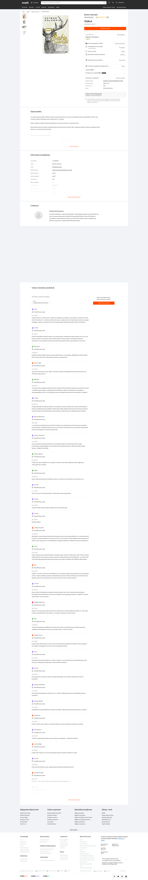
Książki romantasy (52, 815)
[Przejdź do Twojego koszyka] (113, 2)
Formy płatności (83, 847)
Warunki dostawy (84, 843)
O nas (21, 839)
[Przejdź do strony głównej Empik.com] (25, 2)
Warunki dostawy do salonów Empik (88, 845)
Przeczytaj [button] (122, 60)
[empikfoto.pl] (23, 876)
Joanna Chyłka (24, 817)
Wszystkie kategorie (44, 839)
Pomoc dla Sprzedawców (45, 853)
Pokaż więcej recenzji (74, 799)
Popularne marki (43, 841)
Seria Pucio (23, 824)
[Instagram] (122, 876)
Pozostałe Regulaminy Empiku (87, 855)
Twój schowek (63, 841)
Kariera (21, 845)
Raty (81, 865)
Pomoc (81, 839)
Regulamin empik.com (85, 853)
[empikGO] (46, 876)
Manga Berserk (106, 821)
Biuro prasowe (23, 841)
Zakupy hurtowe (63, 859)
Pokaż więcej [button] (73, 830)
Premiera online (23, 861)
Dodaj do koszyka (105, 28)
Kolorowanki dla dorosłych (54, 813)
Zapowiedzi (51, 7)
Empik (23, 11)
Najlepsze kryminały (80, 815)
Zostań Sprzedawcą (44, 851)
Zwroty (81, 849)
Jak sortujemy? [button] (121, 34)
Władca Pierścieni (25, 815)
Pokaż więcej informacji (74, 197)
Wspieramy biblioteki (24, 849)
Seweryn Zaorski (24, 819)
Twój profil (62, 847)
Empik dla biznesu (64, 855)
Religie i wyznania (35, 11)
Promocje (24, 7)
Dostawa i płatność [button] (120, 43)
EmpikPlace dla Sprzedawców (47, 849)
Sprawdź (122, 54)
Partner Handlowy (24, 847)
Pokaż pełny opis (74, 146)
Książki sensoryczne (52, 819)
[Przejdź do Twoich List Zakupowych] (109, 2)
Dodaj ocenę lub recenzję (103, 303)
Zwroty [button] (123, 51)
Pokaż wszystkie (120, 78)
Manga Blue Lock (106, 819)
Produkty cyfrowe (64, 843)
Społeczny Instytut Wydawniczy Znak (113, 80)
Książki (28, 11)
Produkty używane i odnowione (47, 860)
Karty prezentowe (64, 857)
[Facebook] (114, 876)
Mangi (103, 813)
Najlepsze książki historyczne (82, 819)
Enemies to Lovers (52, 817)
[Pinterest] (126, 876)
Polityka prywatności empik (86, 863)
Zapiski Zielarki (106, 824)
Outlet (57, 7)
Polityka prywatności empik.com (87, 857)
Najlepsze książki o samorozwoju (83, 817)
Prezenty (31, 7)
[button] (56, 34)
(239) (107, 17)
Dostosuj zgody (83, 861)
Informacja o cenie (89, 24)
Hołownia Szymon (89, 17)
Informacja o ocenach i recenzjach (41, 296)
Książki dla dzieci (51, 824)
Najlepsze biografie (80, 821)
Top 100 (38, 7)
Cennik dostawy (83, 841)
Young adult (50, 821)
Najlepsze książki (79, 813)
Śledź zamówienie (64, 839)
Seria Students (24, 821)
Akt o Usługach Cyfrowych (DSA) (87, 859)
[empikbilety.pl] (35, 876)
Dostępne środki (63, 845)
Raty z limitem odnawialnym (86, 867)
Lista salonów (23, 843)
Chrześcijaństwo (45, 11)
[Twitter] (118, 876)
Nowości (44, 7)
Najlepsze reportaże (80, 824)
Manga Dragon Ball (107, 817)
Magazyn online (23, 859)
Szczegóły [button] (122, 47)
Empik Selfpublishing (24, 851)
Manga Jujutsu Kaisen (107, 815)
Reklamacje (82, 851)
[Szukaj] (104, 3)
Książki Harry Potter (25, 813)
